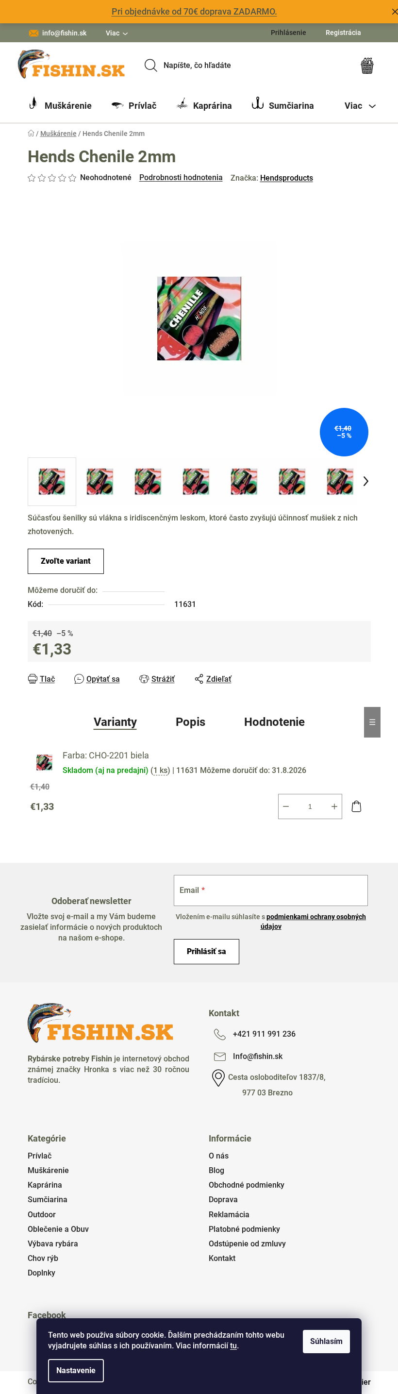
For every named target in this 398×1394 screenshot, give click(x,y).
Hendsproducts (286, 178)
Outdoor (42, 1214)
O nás (219, 1155)
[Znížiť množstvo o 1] (286, 806)
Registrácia (343, 32)
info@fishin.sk (64, 33)
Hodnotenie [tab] (274, 722)
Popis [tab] (190, 722)
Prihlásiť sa (206, 951)
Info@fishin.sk (257, 1056)
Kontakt (222, 1258)
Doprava (223, 1199)
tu (233, 1345)
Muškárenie (48, 1170)
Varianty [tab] (115, 722)
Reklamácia (229, 1214)
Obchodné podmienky (246, 1185)
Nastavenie (76, 1370)
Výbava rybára (53, 1243)
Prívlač (39, 1155)
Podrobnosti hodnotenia (181, 177)
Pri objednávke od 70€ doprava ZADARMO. (194, 11)
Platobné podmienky (244, 1229)
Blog (216, 1170)
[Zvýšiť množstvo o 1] (334, 806)
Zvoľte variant (66, 561)
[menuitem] (59, 105)
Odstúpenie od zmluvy (247, 1243)
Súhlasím (326, 1341)
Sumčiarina (47, 1199)
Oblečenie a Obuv (58, 1229)
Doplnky (41, 1272)
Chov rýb (43, 1258)
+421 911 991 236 (264, 1034)
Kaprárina (45, 1185)
